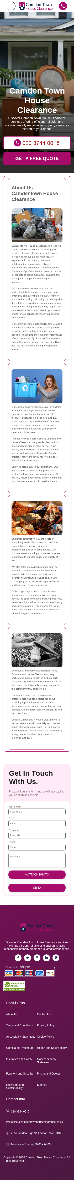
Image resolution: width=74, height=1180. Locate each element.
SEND (37, 887)
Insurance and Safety (19, 1059)
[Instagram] (37, 957)
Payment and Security (19, 1073)
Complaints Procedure (20, 1047)
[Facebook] (18, 957)
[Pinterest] (55, 957)
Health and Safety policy (52, 1047)
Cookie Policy (45, 1036)
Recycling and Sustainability (15, 1086)
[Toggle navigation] (11, 6)
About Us (12, 1014)
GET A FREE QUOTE (37, 158)
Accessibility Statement (20, 1036)
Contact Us (44, 1014)
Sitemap (42, 1084)
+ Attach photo (37, 874)
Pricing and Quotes (48, 1073)
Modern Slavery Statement (46, 1061)
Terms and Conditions (19, 1025)
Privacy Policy (45, 1025)
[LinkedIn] (46, 957)
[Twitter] (27, 957)
